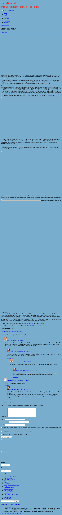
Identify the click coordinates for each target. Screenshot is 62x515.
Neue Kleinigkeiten (8, 507)
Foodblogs (6, 18)
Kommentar (4, 416)
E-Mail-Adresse (5, 422)
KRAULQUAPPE (8, 489)
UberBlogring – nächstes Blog (11, 494)
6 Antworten (4, 32)
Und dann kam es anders (16, 331)
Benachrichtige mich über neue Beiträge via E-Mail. (14, 434)
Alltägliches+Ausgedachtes (10, 476)
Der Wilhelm (7, 483)
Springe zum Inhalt (9, 10)
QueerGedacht (8, 3)
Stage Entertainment (28, 323)
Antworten (6, 348)
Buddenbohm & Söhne (9, 479)
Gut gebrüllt (6, 486)
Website (2, 424)
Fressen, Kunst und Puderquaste (11, 485)
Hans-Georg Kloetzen (42, 325)
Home (5, 13)
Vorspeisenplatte (7, 497)
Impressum (6, 22)
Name (2, 419)
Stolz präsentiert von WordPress (14, 513)
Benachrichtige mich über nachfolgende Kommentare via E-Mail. (18, 431)
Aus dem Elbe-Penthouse (12, 504)
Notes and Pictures (8, 491)
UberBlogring (7, 493)
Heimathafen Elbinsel (9, 487)
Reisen (5, 15)
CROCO (6, 482)
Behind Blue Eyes (8, 478)
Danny (8, 340)
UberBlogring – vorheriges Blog (11, 495)
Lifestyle (6, 19)
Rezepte (5, 17)
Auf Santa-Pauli (5, 331)
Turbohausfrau (11, 380)
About (5, 14)
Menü (2, 10)
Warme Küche (7, 498)
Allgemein (16, 325)
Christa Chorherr (8, 481)
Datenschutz (7, 21)
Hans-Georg (13, 351)
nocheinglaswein (8, 490)
